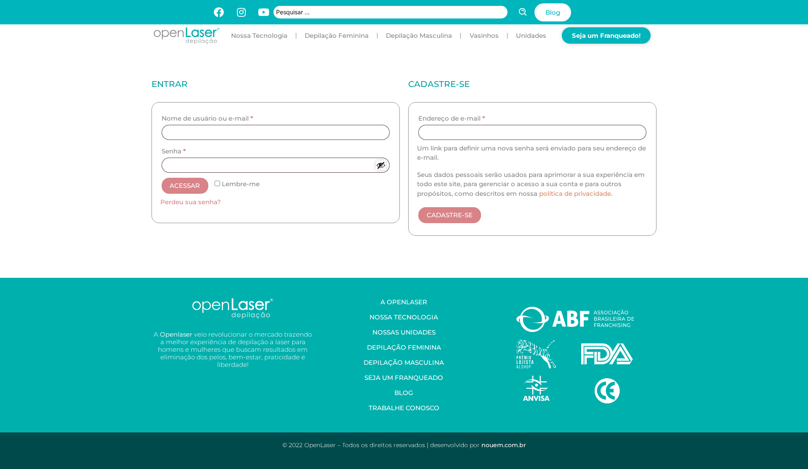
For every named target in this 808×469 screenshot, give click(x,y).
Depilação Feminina (337, 36)
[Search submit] (523, 12)
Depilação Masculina (419, 36)
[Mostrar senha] (380, 165)
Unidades (531, 36)
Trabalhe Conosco (404, 408)
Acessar (185, 186)
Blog (403, 393)
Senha (174, 151)
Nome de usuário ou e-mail (207, 118)
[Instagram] (241, 12)
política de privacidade (575, 194)
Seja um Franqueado (403, 378)
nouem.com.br (503, 445)
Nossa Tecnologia (259, 36)
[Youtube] (263, 12)
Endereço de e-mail (451, 118)
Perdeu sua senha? (190, 202)
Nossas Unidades (404, 332)
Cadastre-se (450, 215)
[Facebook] (219, 12)
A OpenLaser (403, 302)
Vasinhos (484, 36)
